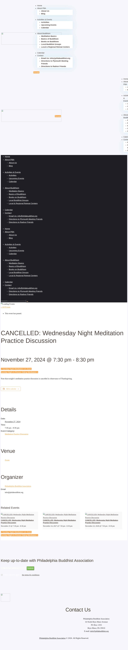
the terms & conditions (30, 575)
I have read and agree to (21, 575)
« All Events (5, 307)
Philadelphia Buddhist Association (18, 486)
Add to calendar (11, 389)
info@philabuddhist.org (99, 631)
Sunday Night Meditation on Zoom (16, 369)
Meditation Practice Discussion (16, 434)
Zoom (7, 460)
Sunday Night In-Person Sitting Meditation (19, 372)
